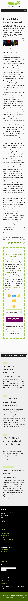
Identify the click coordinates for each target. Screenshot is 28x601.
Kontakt (3, 529)
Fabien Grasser (7, 477)
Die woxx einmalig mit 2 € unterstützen (14, 319)
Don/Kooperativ (5, 553)
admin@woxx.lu (5, 535)
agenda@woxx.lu (10, 539)
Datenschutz (4, 583)
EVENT (4, 363)
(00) (5, 533)
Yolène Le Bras (7, 405)
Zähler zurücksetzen (14, 333)
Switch (18, 312)
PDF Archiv (4, 561)
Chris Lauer (6, 448)
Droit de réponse (5, 580)
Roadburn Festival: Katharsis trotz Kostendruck (11, 369)
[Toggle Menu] (25, 9)
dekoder (22, 335)
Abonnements (4, 549)
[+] (17, 498)
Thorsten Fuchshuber (9, 376)
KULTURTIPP (10, 467)
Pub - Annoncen (5, 551)
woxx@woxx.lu (11, 538)
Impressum (4, 582)
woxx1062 (5, 343)
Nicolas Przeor (6, 25)
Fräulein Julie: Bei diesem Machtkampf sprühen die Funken (12, 441)
